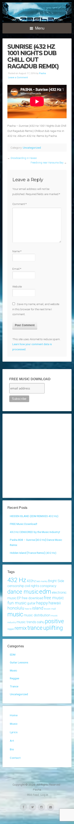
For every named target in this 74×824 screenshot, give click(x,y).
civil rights (32, 586)
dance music (23, 591)
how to (28, 608)
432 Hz (16, 580)
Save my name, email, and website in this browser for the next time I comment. (35, 309)
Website (17, 286)
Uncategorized (32, 147)
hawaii (55, 602)
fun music (17, 602)
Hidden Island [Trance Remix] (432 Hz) (33, 552)
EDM (12, 654)
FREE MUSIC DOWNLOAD (30, 379)
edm (45, 591)
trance (35, 628)
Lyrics (14, 732)
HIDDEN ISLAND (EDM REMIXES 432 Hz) (34, 516)
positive (54, 621)
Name (16, 251)
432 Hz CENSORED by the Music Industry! (35, 532)
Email (16, 268)
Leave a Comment (18, 77)
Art (12, 740)
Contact (15, 757)
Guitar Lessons (19, 662)
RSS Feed (33, 794)
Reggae (14, 678)
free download (32, 598)
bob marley (41, 581)
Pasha (37, 11)
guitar (31, 603)
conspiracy (48, 586)
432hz (31, 581)
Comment (19, 204)
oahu (40, 622)
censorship (15, 586)
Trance (14, 686)
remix (21, 628)
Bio (12, 749)
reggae (10, 629)
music (15, 614)
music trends (26, 622)
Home (13, 715)
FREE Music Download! (23, 524)
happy (42, 602)
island (37, 608)
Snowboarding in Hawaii (23, 158)
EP (19, 598)
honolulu (15, 608)
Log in (44, 794)
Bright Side (56, 581)
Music (13, 670)
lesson (47, 608)
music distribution (37, 615)
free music (54, 597)
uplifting (53, 628)
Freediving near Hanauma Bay (47, 162)
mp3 (53, 608)
